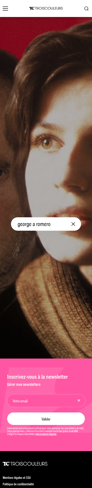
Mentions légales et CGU (17, 478)
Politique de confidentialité (18, 484)
